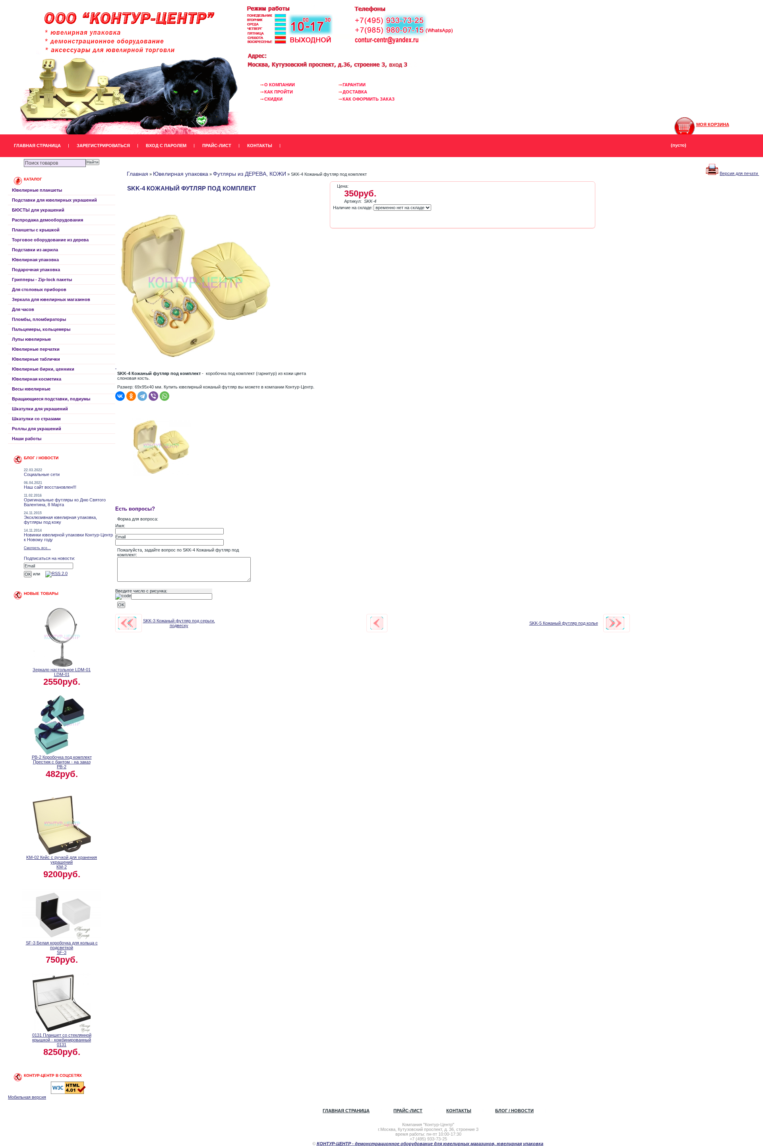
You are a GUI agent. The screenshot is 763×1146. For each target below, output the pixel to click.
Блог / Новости (514, 1110)
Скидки (273, 99)
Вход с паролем (166, 145)
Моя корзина (712, 124)
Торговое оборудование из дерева (50, 239)
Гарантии (354, 84)
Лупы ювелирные (31, 339)
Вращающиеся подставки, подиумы (51, 398)
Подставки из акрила (35, 249)
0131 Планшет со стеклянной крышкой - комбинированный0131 (61, 1040)
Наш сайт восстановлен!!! (50, 487)
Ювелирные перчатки (36, 349)
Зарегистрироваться (103, 145)
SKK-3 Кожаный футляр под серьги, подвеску (179, 623)
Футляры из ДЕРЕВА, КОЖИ (249, 174)
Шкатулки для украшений (40, 408)
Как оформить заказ (369, 99)
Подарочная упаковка (36, 269)
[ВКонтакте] (120, 396)
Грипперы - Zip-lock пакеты (42, 279)
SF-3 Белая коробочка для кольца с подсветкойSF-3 (62, 947)
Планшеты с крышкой (36, 229)
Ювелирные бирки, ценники (43, 369)
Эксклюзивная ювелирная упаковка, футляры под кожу (60, 519)
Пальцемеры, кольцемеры (41, 329)
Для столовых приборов (39, 289)
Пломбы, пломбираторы (39, 319)
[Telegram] (142, 396)
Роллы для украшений (36, 428)
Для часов (23, 309)
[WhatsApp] (164, 396)
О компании (279, 84)
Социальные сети (42, 474)
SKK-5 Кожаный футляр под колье (563, 623)
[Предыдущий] (127, 623)
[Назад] (376, 623)
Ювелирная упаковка (35, 259)
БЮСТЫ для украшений (38, 210)
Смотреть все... (37, 548)
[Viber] (153, 396)
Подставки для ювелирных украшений (54, 200)
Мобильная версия (27, 1097)
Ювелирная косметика (36, 379)
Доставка (355, 91)
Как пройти (278, 91)
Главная (137, 174)
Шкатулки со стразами (36, 418)
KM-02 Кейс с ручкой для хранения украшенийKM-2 (61, 862)
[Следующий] (615, 623)
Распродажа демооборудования (47, 220)
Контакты (259, 145)
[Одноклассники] (131, 396)
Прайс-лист (216, 145)
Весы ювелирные (31, 389)
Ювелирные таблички (36, 359)
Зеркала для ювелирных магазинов (51, 299)
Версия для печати (739, 173)
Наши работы (26, 438)
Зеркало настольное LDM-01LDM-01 (62, 672)
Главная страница (37, 145)
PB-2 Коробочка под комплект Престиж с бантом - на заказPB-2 (62, 762)
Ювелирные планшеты (37, 190)
